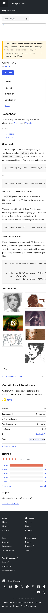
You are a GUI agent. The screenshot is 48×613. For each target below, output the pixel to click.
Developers (7, 546)
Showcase (29, 518)
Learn (4, 538)
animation (33, 439)
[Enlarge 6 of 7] (42, 331)
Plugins (28, 526)
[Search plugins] (27, 18)
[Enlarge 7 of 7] (42, 346)
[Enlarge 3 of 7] (20, 336)
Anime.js (17, 123)
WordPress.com (10, 558)
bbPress (7, 566)
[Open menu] (44, 3)
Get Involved (30, 538)
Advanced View (9, 446)
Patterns (29, 530)
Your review (7, 486)
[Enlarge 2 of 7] (20, 318)
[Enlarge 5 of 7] (42, 313)
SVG (43, 439)
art (39, 439)
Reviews (8, 88)
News (4, 522)
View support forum (10, 503)
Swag (28, 550)
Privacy (5, 530)
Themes (28, 522)
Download (8, 73)
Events (28, 542)
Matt (5, 562)
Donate (29, 546)
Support (8, 106)
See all (43, 486)
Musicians (10, 134)
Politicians (10, 137)
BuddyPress (8, 570)
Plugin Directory (8, 11)
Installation (9, 94)
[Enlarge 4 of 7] (42, 295)
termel (7, 66)
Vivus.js (28, 123)
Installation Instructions (12, 376)
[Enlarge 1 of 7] (20, 295)
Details (8, 81)
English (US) (41, 434)
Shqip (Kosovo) (14, 581)
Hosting (5, 526)
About (4, 518)
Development (10, 100)
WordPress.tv (9, 550)
